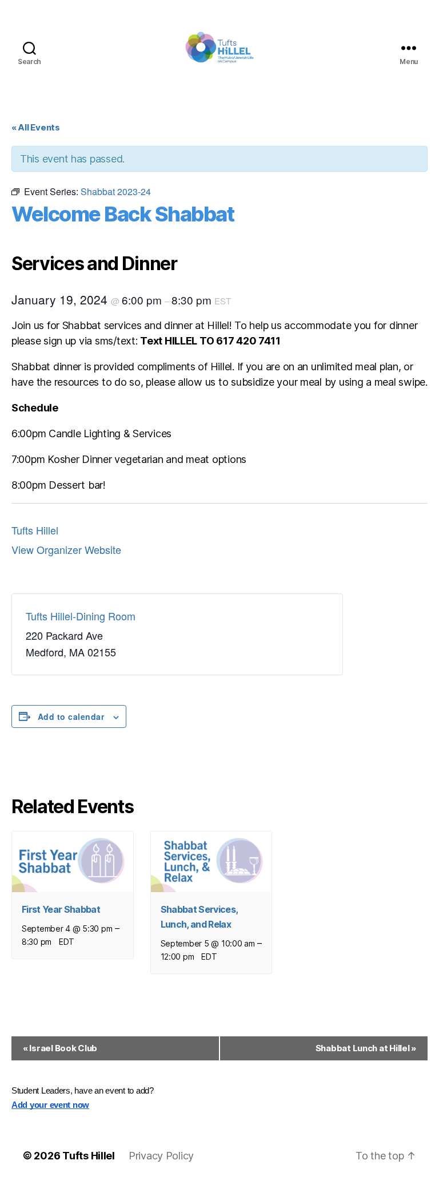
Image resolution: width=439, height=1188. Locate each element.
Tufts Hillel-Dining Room (80, 615)
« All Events (35, 127)
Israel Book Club (60, 1048)
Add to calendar (71, 716)
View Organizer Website (66, 549)
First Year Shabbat (61, 909)
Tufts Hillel (34, 529)
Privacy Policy (161, 1156)
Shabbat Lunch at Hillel (366, 1048)
